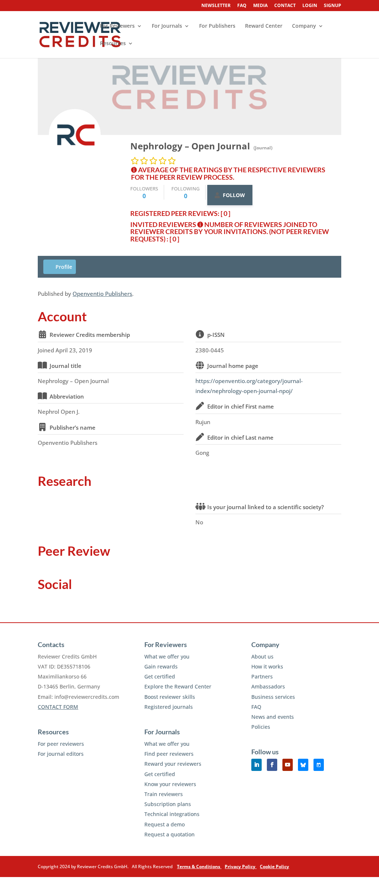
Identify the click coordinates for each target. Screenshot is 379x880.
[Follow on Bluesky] (303, 765)
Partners (262, 676)
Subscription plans (167, 804)
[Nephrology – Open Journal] (75, 135)
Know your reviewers (170, 784)
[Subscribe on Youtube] (287, 765)
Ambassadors (268, 686)
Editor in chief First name (240, 406)
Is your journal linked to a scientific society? (265, 507)
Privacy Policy (240, 866)
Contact (285, 6)
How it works (267, 666)
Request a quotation (169, 834)
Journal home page (232, 365)
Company (304, 26)
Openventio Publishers (102, 293)
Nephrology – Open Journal (191, 146)
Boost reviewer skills (169, 696)
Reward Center (263, 26)
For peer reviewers (61, 743)
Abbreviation (67, 396)
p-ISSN (216, 334)
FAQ (241, 6)
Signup (332, 6)
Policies (260, 726)
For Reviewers (117, 26)
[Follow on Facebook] (272, 765)
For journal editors (61, 753)
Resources (113, 44)
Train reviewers (163, 794)
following (185, 192)
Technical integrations (171, 814)
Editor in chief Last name (240, 437)
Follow (234, 195)
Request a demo (164, 824)
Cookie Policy (274, 866)
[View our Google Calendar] (318, 765)
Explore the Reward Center (177, 686)
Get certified (159, 676)
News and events (272, 716)
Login (309, 6)
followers (144, 192)
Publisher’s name (72, 427)
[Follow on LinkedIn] (256, 765)
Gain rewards (161, 666)
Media (260, 6)
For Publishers (217, 26)
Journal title (65, 365)
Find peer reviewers (169, 753)
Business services (273, 696)
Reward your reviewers (172, 763)
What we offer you (167, 656)
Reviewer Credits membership (90, 334)
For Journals (167, 26)
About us (262, 656)
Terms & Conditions (199, 866)
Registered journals (168, 706)
